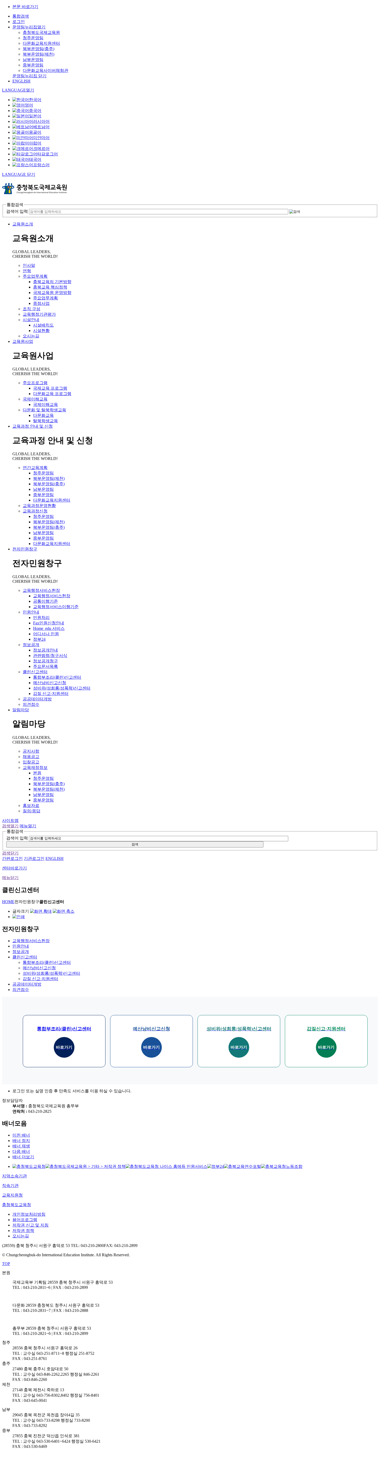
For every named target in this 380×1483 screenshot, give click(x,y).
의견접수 (31, 704)
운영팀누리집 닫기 (29, 76)
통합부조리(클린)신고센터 (57, 677)
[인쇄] (18, 916)
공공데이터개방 (37, 699)
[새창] (28, 1166)
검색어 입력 (17, 211)
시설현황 (41, 330)
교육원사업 (22, 341)
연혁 (27, 271)
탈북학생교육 (45, 421)
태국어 (35, 159)
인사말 (29, 265)
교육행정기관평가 (39, 314)
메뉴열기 (28, 826)
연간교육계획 (35, 467)
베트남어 (41, 127)
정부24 (39, 639)
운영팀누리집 (28, 27)
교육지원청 (12, 1195)
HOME (8, 901)
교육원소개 (22, 224)
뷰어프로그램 (24, 1219)
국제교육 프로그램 (50, 388)
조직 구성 (31, 309)
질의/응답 (31, 811)
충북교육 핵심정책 (50, 287)
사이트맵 (10, 820)
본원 (37, 773)
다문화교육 (43, 415)
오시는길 (31, 336)
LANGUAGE (18, 90)
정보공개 (31, 644)
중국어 (35, 110)
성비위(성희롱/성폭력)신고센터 (61, 688)
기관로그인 (34, 858)
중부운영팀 (33, 65)
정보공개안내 (45, 650)
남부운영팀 (33, 59)
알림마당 (20, 710)
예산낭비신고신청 (49, 682)
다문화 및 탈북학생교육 (44, 410)
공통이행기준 (45, 601)
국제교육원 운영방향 (52, 292)
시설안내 (31, 319)
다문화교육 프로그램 (52, 393)
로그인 (18, 21)
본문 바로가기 (25, 6)
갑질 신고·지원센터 (51, 693)
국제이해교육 (35, 399)
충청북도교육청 (16, 1204)
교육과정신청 (35, 511)
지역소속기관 (14, 1176)
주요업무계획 (35, 276)
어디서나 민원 (46, 634)
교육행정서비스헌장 (41, 590)
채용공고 (31, 756)
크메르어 (41, 148)
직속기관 (10, 1185)
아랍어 (35, 143)
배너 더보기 (23, 1157)
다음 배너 (21, 1151)
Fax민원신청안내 (48, 623)
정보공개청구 (45, 661)
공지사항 (31, 751)
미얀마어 (41, 137)
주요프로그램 (35, 383)
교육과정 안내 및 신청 (32, 426)
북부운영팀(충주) (38, 49)
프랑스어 (41, 165)
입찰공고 (31, 762)
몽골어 (35, 132)
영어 (29, 105)
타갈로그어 (47, 154)
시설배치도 (43, 325)
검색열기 (10, 826)
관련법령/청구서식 (50, 655)
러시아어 (41, 121)
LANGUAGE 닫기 (18, 174)
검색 (135, 844)
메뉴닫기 (10, 877)
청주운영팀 (33, 38)
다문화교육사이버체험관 (45, 70)
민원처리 (41, 617)
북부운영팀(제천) (38, 54)
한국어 (35, 99)
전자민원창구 (24, 549)
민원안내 (31, 612)
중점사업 (41, 303)
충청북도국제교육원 (41, 32)
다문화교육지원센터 (41, 43)
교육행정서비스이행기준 (56, 606)
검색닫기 (10, 853)
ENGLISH (21, 81)
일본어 (35, 116)
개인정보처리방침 (28, 1214)
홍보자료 (31, 805)
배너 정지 (21, 1140)
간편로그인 (12, 858)
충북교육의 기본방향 (52, 281)
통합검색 (20, 16)
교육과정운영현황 (39, 505)
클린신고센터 (35, 672)
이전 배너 (21, 1135)
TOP (6, 1263)
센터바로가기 (14, 868)
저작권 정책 (23, 1230)
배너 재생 (21, 1146)
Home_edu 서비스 (49, 628)
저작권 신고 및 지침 (30, 1225)
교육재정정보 (35, 767)
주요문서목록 (45, 666)
